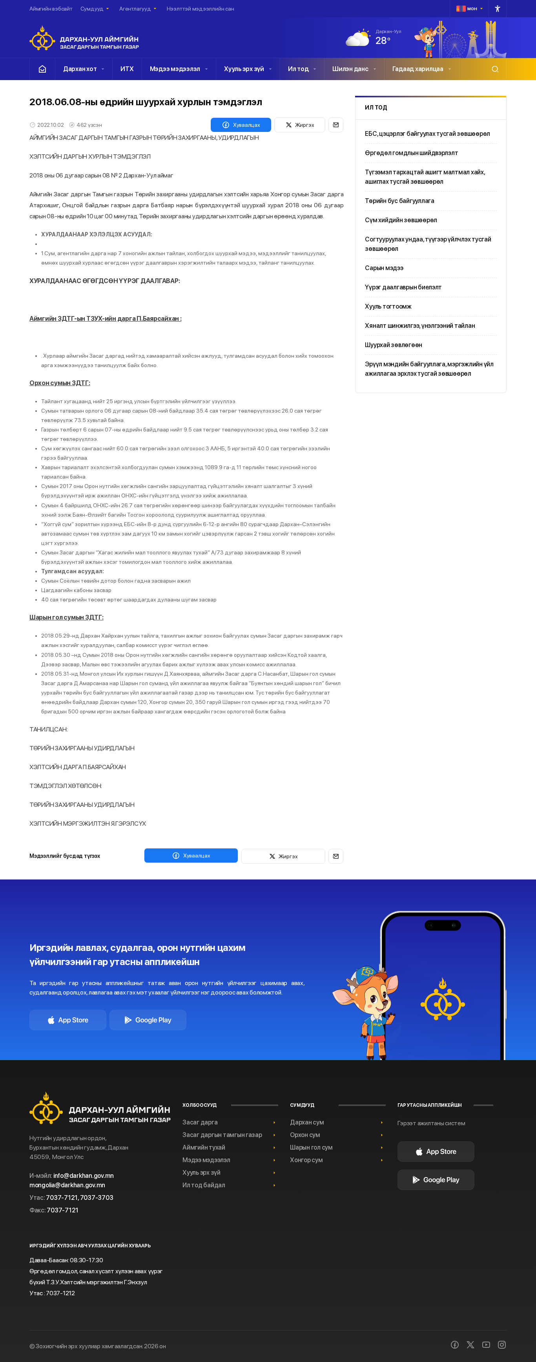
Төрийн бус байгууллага (399, 201)
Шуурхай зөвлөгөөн (393, 345)
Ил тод (298, 69)
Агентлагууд (135, 8)
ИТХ (126, 69)
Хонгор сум (306, 1160)
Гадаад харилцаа (417, 69)
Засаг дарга (199, 1122)
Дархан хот (80, 69)
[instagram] (502, 1344)
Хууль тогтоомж (388, 306)
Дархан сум (307, 1122)
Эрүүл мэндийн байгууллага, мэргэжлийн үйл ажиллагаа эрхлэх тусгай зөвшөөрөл (429, 368)
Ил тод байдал (203, 1185)
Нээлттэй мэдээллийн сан (200, 8)
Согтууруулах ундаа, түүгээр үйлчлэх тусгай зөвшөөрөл (428, 244)
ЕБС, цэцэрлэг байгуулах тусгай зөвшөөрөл (427, 133)
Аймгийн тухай (203, 1147)
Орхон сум (305, 1135)
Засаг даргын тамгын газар (222, 1135)
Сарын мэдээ (384, 268)
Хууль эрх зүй (244, 69)
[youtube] (486, 1344)
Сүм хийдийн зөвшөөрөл (401, 220)
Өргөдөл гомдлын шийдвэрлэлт (411, 153)
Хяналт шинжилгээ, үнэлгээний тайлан (420, 325)
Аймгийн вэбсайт (51, 8)
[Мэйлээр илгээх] (335, 124)
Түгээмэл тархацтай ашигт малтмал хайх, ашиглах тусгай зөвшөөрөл (425, 176)
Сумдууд (92, 8)
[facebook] (454, 1344)
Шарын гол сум (311, 1147)
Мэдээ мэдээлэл (175, 69)
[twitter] (470, 1344)
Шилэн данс (350, 69)
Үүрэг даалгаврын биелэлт (403, 287)
